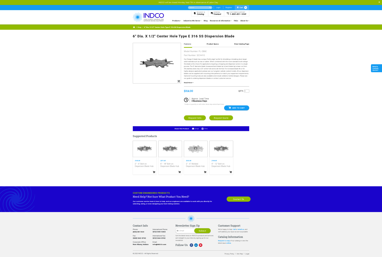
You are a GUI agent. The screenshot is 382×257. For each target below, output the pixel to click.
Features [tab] (187, 44)
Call (234, 229)
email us (241, 229)
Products (176, 21)
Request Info (194, 118)
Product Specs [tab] (213, 44)
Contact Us (238, 199)
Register (228, 7)
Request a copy (224, 241)
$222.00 (188, 160)
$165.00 (137, 160)
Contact (217, 13)
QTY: (241, 91)
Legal (247, 254)
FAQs (236, 21)
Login (218, 7)
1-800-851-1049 (238, 13)
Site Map (240, 254)
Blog (206, 21)
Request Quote (221, 118)
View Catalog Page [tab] (241, 44)
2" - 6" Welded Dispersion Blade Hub (195, 165)
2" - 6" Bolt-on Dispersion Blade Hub (144, 165)
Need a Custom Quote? (375, 68)
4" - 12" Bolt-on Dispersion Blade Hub (220, 165)
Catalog (201, 13)
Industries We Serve (192, 21)
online (228, 243)
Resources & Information (220, 21)
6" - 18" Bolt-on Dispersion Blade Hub (169, 165)
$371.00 (163, 160)
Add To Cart (238, 108)
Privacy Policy (229, 254)
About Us (244, 21)
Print (206, 129)
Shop (139, 27)
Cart (242, 7)
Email (197, 129)
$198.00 (214, 160)
